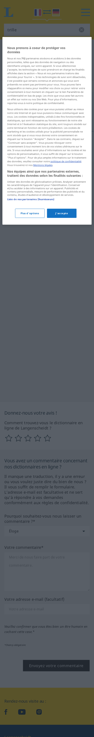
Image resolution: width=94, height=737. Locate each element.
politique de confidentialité (65, 161)
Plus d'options (30, 213)
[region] (47, 130)
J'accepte (61, 213)
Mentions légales (42, 165)
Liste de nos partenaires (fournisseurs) (30, 199)
